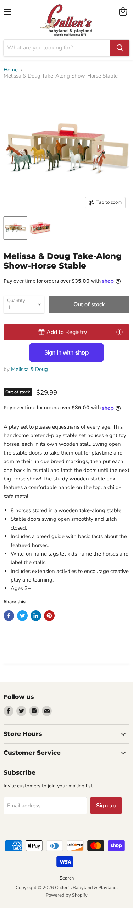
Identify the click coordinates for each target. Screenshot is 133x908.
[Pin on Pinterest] (49, 615)
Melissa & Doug (29, 369)
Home (11, 70)
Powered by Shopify (67, 895)
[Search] (119, 48)
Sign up (106, 805)
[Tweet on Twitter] (22, 615)
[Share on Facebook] (9, 615)
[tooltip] (119, 332)
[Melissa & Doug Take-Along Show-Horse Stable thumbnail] (15, 228)
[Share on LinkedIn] (36, 615)
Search (67, 878)
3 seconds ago (66, 332)
